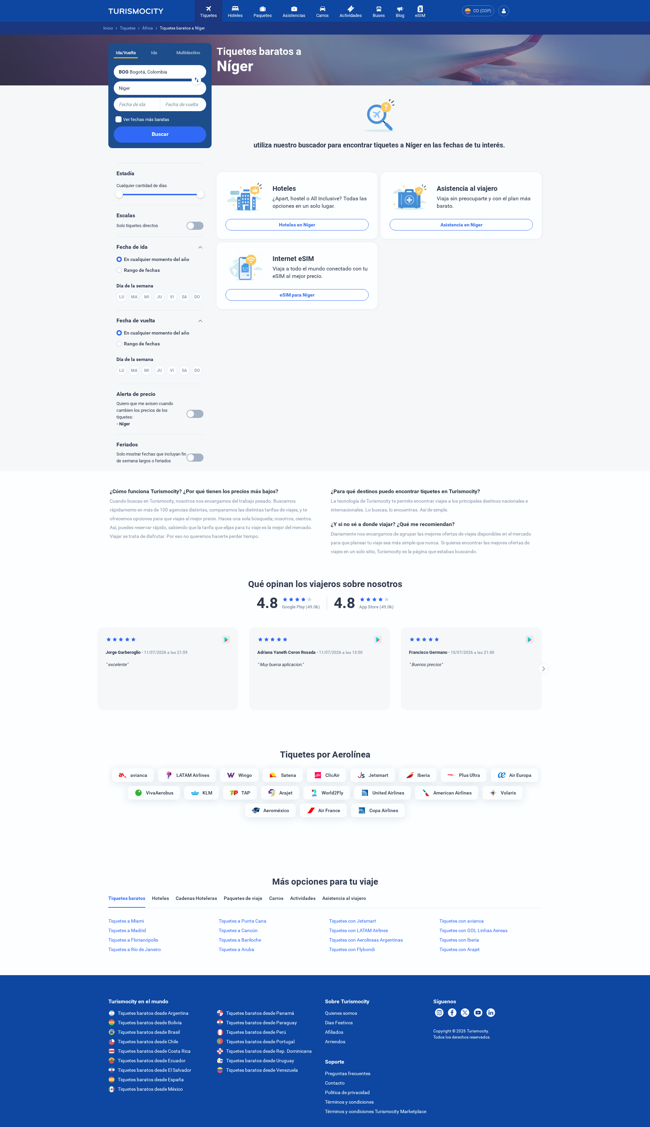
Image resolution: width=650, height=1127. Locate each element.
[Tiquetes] (135, 10)
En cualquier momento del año (156, 259)
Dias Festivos (339, 1022)
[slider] (119, 194)
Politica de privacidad (347, 1092)
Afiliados (334, 1032)
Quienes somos (341, 1013)
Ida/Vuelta (126, 52)
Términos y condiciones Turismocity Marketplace (375, 1111)
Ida (154, 52)
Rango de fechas (142, 270)
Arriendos (335, 1041)
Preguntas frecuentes (347, 1073)
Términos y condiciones (349, 1102)
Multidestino (188, 52)
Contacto (335, 1083)
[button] (503, 10)
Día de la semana (134, 285)
